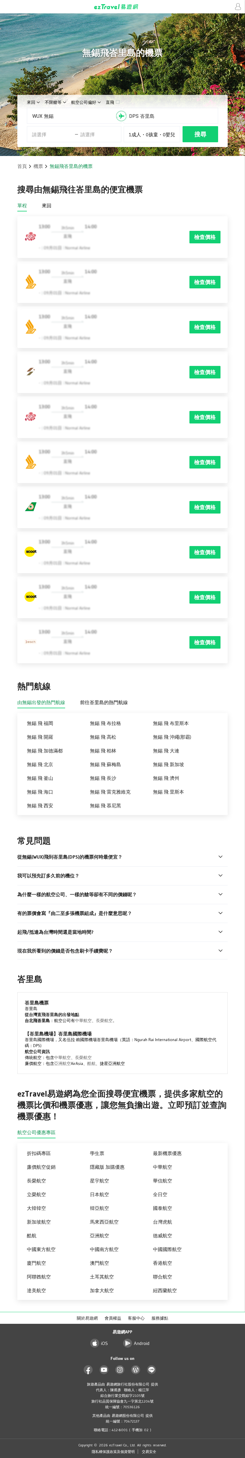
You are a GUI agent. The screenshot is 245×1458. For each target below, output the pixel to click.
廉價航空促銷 (41, 1167)
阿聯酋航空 (39, 1277)
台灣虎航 (162, 1222)
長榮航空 (104, 1020)
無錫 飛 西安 (40, 805)
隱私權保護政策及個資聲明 (113, 1451)
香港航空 (162, 1263)
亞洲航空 (62, 1063)
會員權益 (113, 1318)
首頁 (22, 166)
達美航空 (36, 1290)
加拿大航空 (102, 1290)
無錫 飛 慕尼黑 (105, 805)
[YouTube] (104, 1369)
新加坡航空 (39, 1222)
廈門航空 (36, 1263)
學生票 (97, 1153)
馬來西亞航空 (104, 1222)
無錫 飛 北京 (40, 764)
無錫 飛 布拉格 (105, 723)
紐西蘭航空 (165, 1290)
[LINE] (151, 1369)
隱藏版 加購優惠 (107, 1167)
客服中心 (136, 1318)
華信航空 (162, 1181)
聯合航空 (162, 1277)
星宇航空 (99, 1181)
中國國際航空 (167, 1249)
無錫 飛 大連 (166, 751)
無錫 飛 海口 (40, 792)
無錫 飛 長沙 (103, 778)
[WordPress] (135, 1369)
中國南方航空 (104, 1249)
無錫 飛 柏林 (103, 751)
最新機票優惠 (167, 1153)
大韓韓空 (36, 1208)
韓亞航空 (99, 1208)
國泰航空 (162, 1208)
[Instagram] (120, 1369)
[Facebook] (88, 1369)
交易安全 (149, 1451)
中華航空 (83, 1020)
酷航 (91, 1063)
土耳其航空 (102, 1277)
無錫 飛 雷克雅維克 (110, 792)
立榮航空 (36, 1194)
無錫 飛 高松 (103, 737)
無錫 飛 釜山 (40, 778)
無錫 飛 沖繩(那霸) (172, 737)
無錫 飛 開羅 (40, 737)
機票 (38, 166)
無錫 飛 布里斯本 (171, 723)
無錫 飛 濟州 (166, 778)
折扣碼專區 (39, 1153)
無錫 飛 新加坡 (168, 764)
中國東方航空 (41, 1249)
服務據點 (159, 1318)
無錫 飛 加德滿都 (45, 751)
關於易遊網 (87, 1318)
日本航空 (99, 1194)
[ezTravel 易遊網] (122, 6)
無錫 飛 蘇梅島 (105, 764)
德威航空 (162, 1236)
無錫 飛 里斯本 (168, 792)
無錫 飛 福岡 (40, 723)
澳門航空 (99, 1263)
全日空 (160, 1194)
